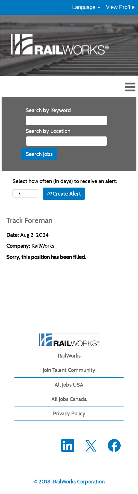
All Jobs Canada (69, 399)
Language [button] (84, 7)
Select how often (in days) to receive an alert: (65, 181)
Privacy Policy (69, 413)
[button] (69, 87)
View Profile (120, 7)
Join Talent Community (69, 370)
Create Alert (66, 193)
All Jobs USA (69, 384)
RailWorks (69, 355)
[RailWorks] (69, 340)
